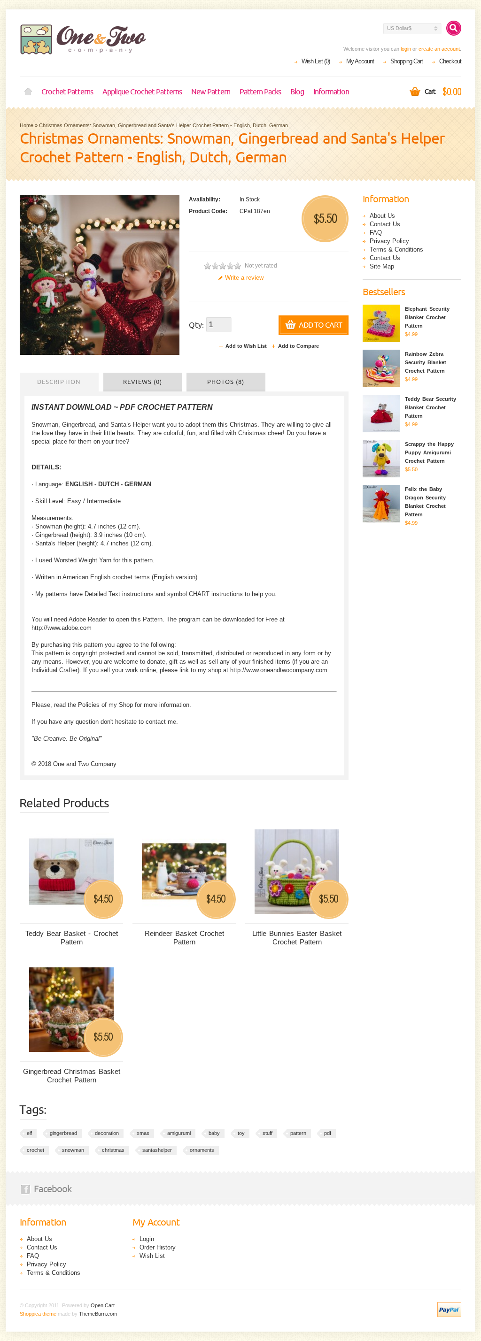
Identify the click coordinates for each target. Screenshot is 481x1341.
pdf (327, 1133)
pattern (298, 1133)
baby (214, 1133)
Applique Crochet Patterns (142, 92)
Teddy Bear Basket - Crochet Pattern (71, 937)
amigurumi (179, 1133)
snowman (73, 1150)
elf (29, 1133)
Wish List (152, 1255)
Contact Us (385, 224)
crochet (35, 1150)
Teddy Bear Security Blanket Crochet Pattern (430, 407)
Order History (158, 1247)
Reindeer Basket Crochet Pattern (184, 937)
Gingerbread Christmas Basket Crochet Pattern (71, 1075)
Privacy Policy (389, 241)
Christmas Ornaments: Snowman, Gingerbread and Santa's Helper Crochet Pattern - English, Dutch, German (163, 125)
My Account (360, 61)
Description (59, 382)
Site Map (382, 266)
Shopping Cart (406, 61)
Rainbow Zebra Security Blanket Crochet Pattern (425, 362)
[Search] (453, 28)
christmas (113, 1150)
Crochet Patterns (67, 92)
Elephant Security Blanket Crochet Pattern (427, 317)
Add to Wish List (246, 346)
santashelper (157, 1150)
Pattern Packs (260, 92)
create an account (439, 49)
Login (147, 1238)
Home (28, 92)
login (406, 49)
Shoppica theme (38, 1314)
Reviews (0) (142, 382)
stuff (267, 1133)
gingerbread (63, 1133)
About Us (382, 215)
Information (331, 92)
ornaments (202, 1150)
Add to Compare (298, 346)
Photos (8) (225, 382)
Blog (297, 92)
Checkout (450, 61)
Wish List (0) (316, 61)
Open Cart (103, 1305)
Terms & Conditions (396, 249)
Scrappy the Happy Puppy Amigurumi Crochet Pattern (429, 452)
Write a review (244, 277)
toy (241, 1133)
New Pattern (210, 92)
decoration (107, 1133)
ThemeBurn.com (98, 1314)
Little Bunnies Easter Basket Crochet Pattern (296, 937)
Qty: (196, 325)
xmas (143, 1133)
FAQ (376, 232)
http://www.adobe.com (61, 627)
